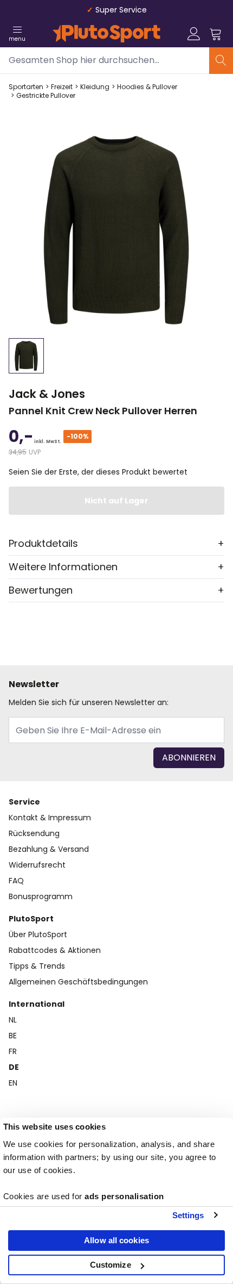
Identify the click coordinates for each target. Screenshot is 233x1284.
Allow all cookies (116, 1240)
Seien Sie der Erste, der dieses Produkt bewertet (98, 471)
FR (13, 1051)
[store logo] (106, 33)
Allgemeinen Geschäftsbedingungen (78, 981)
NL (13, 1019)
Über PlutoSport (38, 934)
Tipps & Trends (37, 966)
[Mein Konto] (193, 33)
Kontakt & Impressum (50, 817)
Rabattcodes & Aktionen (55, 950)
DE (14, 1067)
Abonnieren (189, 757)
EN (13, 1082)
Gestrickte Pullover (45, 95)
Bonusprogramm (41, 896)
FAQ (16, 880)
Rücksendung (34, 833)
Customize (110, 1264)
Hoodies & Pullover (147, 87)
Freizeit (62, 87)
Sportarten (26, 87)
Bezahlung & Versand (49, 849)
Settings (188, 1215)
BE (13, 1035)
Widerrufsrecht (37, 864)
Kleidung (94, 87)
